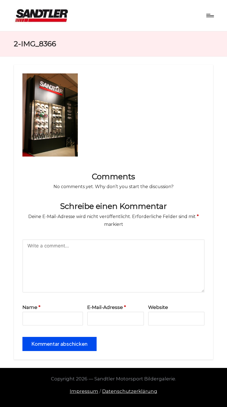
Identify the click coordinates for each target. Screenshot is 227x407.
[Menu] (209, 15)
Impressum (84, 391)
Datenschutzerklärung (129, 391)
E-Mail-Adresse (106, 307)
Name (31, 307)
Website (158, 307)
